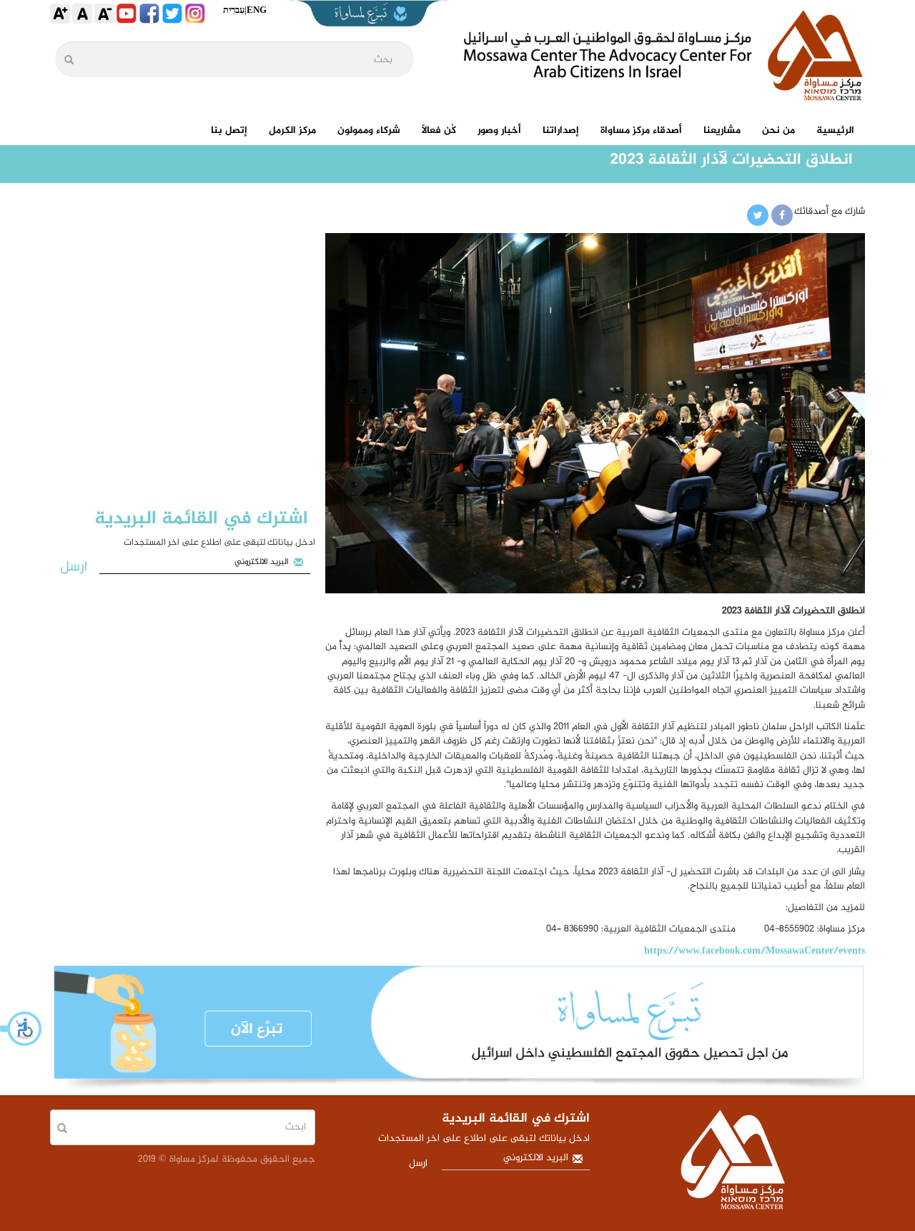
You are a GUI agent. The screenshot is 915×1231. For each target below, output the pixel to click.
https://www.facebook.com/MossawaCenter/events (754, 951)
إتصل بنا (229, 130)
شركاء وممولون (368, 130)
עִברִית (233, 9)
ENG (257, 9)
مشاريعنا (722, 130)
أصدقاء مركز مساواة (641, 130)
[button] (21, 1029)
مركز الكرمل (292, 130)
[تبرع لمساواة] (457, 1030)
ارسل (73, 567)
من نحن (778, 130)
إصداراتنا (561, 130)
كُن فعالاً (439, 130)
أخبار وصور (499, 130)
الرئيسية (835, 130)
